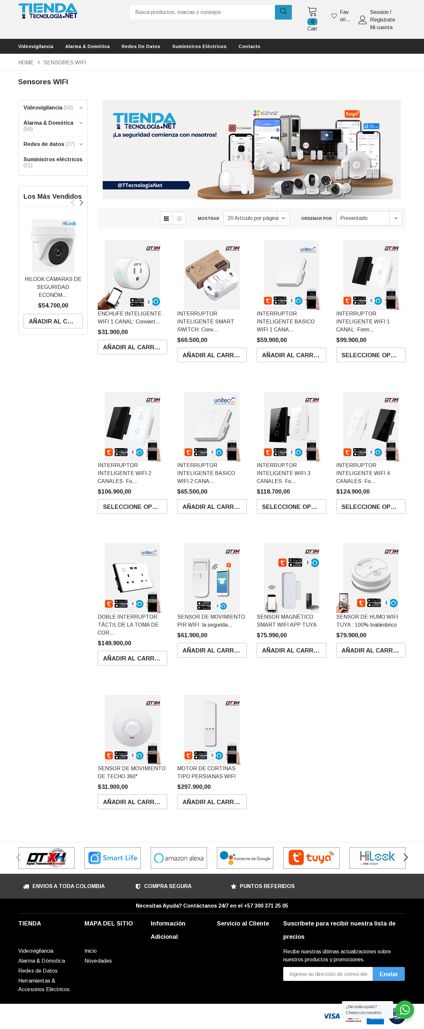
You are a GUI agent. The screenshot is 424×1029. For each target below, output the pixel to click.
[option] (53, 272)
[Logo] (48, 9)
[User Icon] (362, 20)
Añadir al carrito (55, 321)
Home (26, 62)
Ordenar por (316, 218)
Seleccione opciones (374, 355)
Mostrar (208, 218)
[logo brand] (46, 858)
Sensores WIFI (64, 62)
